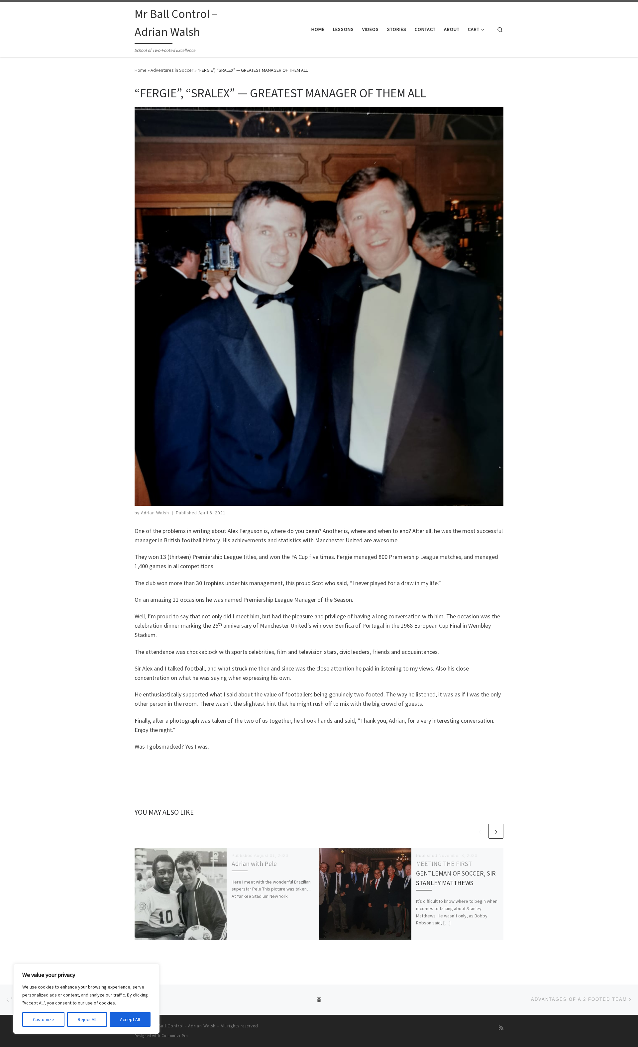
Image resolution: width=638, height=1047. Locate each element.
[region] (86, 999)
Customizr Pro (174, 1035)
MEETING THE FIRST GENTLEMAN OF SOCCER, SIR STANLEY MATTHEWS (456, 873)
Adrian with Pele (254, 864)
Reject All (87, 1019)
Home (141, 70)
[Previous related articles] (480, 831)
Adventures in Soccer (172, 70)
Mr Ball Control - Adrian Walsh (184, 1026)
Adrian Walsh (155, 513)
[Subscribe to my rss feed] (501, 1028)
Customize (43, 1019)
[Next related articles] (495, 831)
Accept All (130, 1019)
